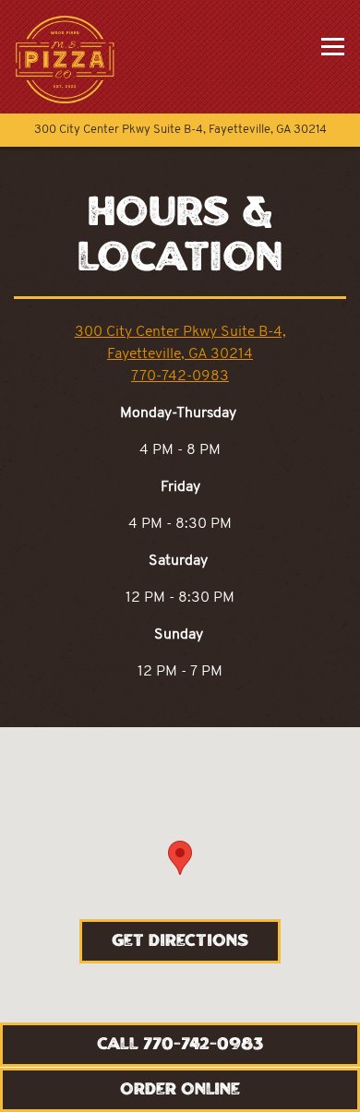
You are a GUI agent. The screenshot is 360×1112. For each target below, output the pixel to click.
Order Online (180, 1090)
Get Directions (196, 940)
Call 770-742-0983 (180, 1045)
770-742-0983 (180, 376)
